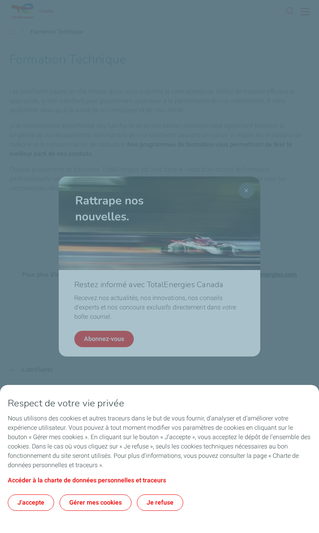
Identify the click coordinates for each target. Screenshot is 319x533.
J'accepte (31, 502)
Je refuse (160, 502)
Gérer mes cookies (95, 502)
